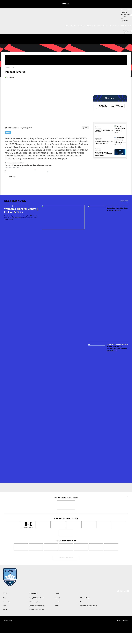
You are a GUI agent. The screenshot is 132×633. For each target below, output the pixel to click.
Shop (81, 601)
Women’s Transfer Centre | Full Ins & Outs (21, 210)
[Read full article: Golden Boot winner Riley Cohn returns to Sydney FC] (119, 141)
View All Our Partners (66, 558)
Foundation (125, 25)
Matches (5, 609)
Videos (73, 25)
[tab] (102, 106)
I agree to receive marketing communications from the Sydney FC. (27, 172)
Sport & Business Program (36, 609)
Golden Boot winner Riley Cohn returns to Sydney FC (117, 209)
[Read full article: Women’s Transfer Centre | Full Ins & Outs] (119, 129)
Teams (80, 25)
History (56, 605)
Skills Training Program (35, 601)
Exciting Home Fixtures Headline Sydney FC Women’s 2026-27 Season (103, 153)
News (66, 25)
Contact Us (58, 598)
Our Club (113, 25)
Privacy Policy (20, 170)
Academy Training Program (36, 605)
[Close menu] (126, 627)
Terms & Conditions (122, 620)
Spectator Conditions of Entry (88, 605)
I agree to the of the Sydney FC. (21, 170)
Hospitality (91, 25)
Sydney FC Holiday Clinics (36, 598)
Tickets (5, 598)
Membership (6, 601)
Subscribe (12, 176)
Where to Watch (84, 598)
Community (101, 25)
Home (7, 68)
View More (124, 201)
